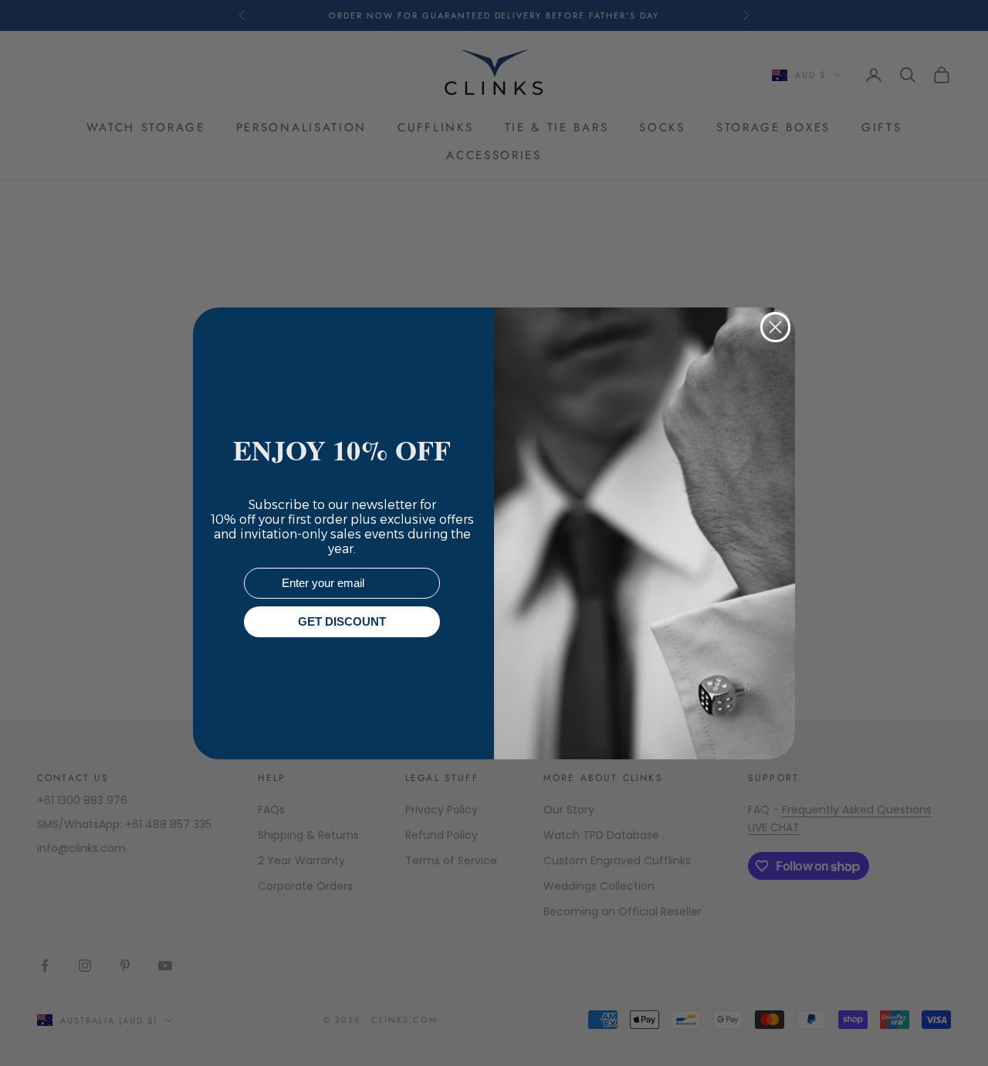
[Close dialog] (775, 327)
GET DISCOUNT (342, 621)
